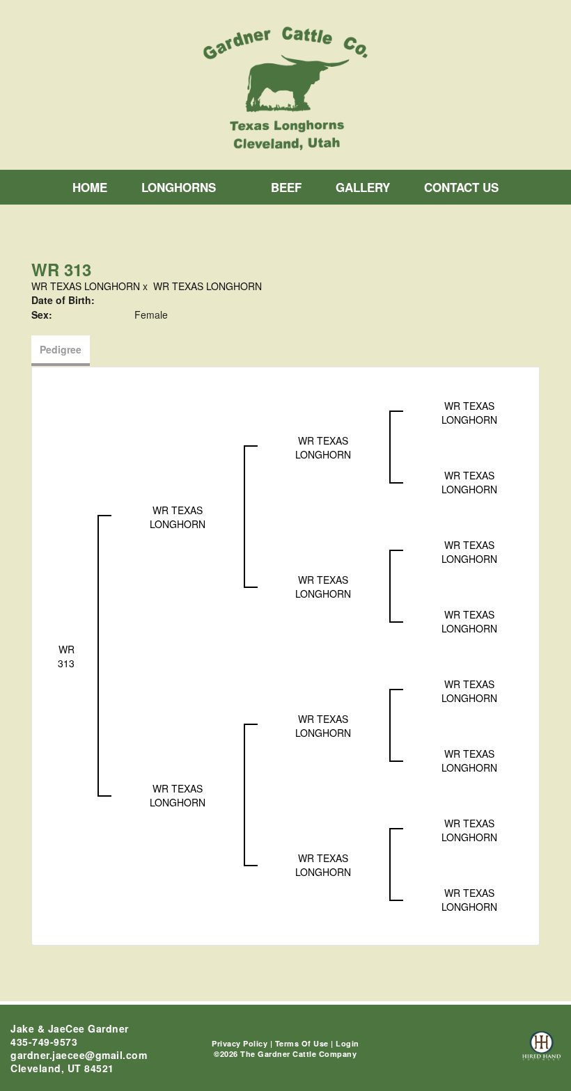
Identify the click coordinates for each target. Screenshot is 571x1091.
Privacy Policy (239, 1043)
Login (347, 1043)
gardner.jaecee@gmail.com (78, 1055)
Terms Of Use (302, 1043)
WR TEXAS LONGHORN (85, 286)
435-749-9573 (43, 1042)
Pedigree (60, 349)
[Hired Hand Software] (541, 1052)
